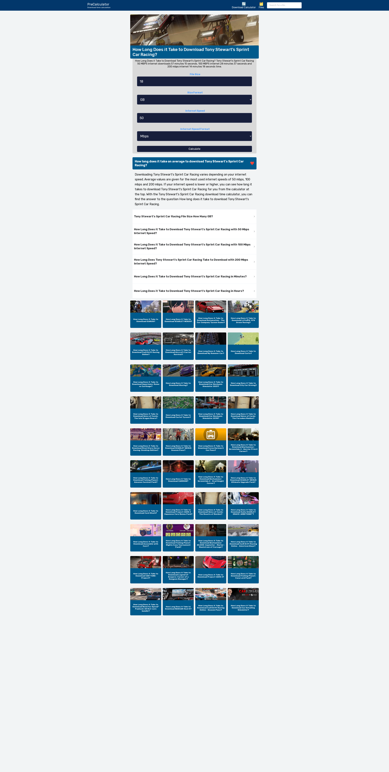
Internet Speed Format (195, 129)
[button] (194, 216)
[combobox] (284, 5)
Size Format (195, 92)
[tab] (194, 216)
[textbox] (284, 5)
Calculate (194, 149)
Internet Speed (195, 110)
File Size (195, 74)
